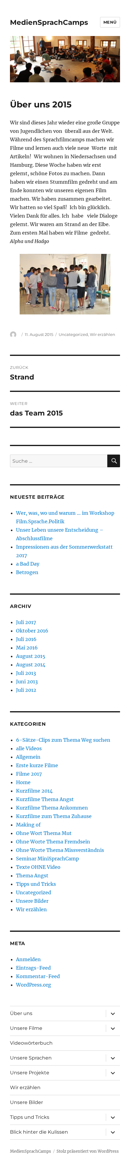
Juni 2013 (27, 681)
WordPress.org (33, 985)
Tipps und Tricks (36, 884)
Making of (28, 825)
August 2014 (30, 665)
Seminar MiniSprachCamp (47, 859)
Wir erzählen (102, 334)
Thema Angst (32, 875)
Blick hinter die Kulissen (39, 1132)
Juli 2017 (26, 622)
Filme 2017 (29, 774)
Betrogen (27, 572)
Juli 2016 (26, 639)
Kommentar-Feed (38, 976)
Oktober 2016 (32, 631)
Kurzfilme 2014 (34, 791)
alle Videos (29, 748)
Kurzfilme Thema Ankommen (52, 808)
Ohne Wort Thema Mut (44, 833)
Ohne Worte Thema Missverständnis (60, 850)
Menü (110, 22)
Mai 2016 (27, 648)
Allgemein (28, 757)
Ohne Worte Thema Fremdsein (53, 842)
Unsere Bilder (32, 901)
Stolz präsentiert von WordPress (88, 1151)
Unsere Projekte (29, 1073)
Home (23, 782)
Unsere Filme (26, 1028)
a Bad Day (27, 564)
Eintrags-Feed (33, 968)
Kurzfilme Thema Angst (45, 799)
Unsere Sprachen (31, 1058)
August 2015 (30, 656)
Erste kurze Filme (37, 765)
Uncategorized (73, 334)
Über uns (21, 1013)
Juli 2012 (26, 690)
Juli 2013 (26, 673)
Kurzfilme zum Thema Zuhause (54, 816)
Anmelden (28, 959)
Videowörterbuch (31, 1043)
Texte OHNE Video (38, 867)
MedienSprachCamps (49, 22)
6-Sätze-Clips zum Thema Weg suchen (63, 740)
